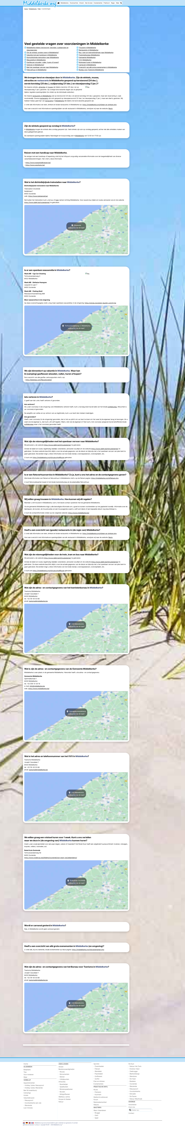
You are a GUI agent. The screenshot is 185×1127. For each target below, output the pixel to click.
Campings (27, 1093)
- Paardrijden (98, 1074)
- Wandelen (98, 1071)
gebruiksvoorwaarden (28, 1124)
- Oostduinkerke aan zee (32, 1103)
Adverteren (132, 1104)
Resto (110, 108)
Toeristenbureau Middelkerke (89, 55)
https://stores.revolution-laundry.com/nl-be (100, 303)
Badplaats (27, 1069)
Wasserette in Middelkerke (36, 60)
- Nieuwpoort (28, 1100)
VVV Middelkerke (85, 60)
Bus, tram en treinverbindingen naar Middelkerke (96, 52)
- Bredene (132, 1081)
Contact (131, 1113)
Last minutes (28, 1108)
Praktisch (107, 3)
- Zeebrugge (132, 1071)
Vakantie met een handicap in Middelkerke (42, 55)
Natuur (61, 1102)
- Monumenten (64, 1074)
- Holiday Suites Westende (33, 1088)
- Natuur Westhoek (135, 1099)
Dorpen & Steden (65, 1099)
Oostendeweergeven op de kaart (76, 226)
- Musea (62, 1072)
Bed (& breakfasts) (30, 1090)
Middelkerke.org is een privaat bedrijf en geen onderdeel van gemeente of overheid (56, 1122)
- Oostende (132, 1084)
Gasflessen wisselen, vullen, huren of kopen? (43, 62)
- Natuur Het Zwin (134, 1066)
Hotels (26, 1095)
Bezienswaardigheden (66, 1069)
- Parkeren (97, 1092)
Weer (117, 3)
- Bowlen (62, 1092)
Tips (25, 1072)
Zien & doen (88, 3)
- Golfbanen (98, 1076)
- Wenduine (132, 1076)
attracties (42, 87)
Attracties (62, 1082)
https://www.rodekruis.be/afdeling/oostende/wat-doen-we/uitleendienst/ (50, 858)
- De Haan (132, 1079)
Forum (96, 1099)
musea (50, 87)
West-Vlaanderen (100, 1110)
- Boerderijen (63, 1084)
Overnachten (74, 3)
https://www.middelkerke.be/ (78, 513)
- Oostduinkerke (134, 1091)
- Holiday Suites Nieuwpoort (34, 1085)
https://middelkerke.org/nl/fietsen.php (105, 478)
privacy (37, 1124)
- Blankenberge (133, 1074)
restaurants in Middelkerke (41, 96)
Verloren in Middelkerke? (35, 65)
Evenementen (98, 3)
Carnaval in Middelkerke (87, 65)
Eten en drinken (99, 1081)
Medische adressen (101, 1097)
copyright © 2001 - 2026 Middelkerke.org (51, 1124)
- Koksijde (132, 1094)
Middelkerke (64, 3)
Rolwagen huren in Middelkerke (90, 62)
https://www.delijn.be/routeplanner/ (37, 202)
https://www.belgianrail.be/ (38, 196)
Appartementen (29, 1083)
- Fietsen (97, 1069)
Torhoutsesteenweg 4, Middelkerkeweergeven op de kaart (77, 327)
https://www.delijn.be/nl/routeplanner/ (57, 445)
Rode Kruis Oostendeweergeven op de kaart (76, 882)
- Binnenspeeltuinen (66, 1089)
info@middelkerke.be (37, 686)
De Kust (131, 1064)
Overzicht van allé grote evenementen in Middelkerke (98, 67)
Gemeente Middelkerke (87, 57)
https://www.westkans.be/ (35, 165)
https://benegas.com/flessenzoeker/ (38, 380)
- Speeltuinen (63, 1087)
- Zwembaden (99, 1066)
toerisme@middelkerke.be (38, 601)
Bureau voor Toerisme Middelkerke (91, 70)
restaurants (43, 80)
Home (26, 1064)
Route (96, 1090)
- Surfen (96, 1079)
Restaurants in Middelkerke (88, 50)
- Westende (28, 1105)
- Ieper (96, 1118)
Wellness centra (64, 1097)
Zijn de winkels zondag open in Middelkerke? (43, 52)
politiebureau (112, 407)
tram (57, 200)
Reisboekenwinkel (100, 1102)
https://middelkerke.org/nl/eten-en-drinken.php (99, 105)
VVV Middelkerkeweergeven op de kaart (76, 625)
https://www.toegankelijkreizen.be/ (38, 163)
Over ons (131, 1107)
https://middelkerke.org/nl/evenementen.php (88, 950)
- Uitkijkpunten (64, 1079)
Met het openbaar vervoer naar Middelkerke (42, 67)
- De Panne (132, 1096)
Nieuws (96, 1104)
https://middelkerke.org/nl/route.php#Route (48, 457)
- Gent (96, 1115)
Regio (113, 3)
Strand (81, 3)
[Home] (58, 3)
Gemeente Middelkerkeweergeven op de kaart (77, 712)
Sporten (96, 1064)
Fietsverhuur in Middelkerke (36, 70)
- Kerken (62, 1077)
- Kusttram (97, 1094)
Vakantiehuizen (29, 1098)
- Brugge (97, 1113)
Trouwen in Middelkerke (87, 47)
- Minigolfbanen (64, 1094)
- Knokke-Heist (133, 1069)
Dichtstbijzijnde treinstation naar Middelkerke (43, 57)
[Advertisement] (146, 56)
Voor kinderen (29, 1074)
